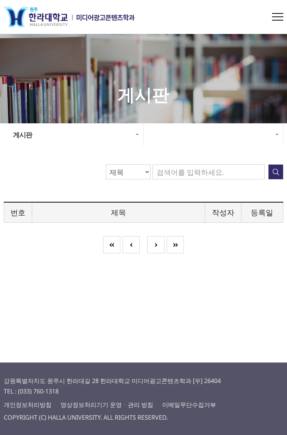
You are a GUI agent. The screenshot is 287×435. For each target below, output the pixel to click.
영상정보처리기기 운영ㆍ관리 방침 (107, 405)
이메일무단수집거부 (189, 405)
